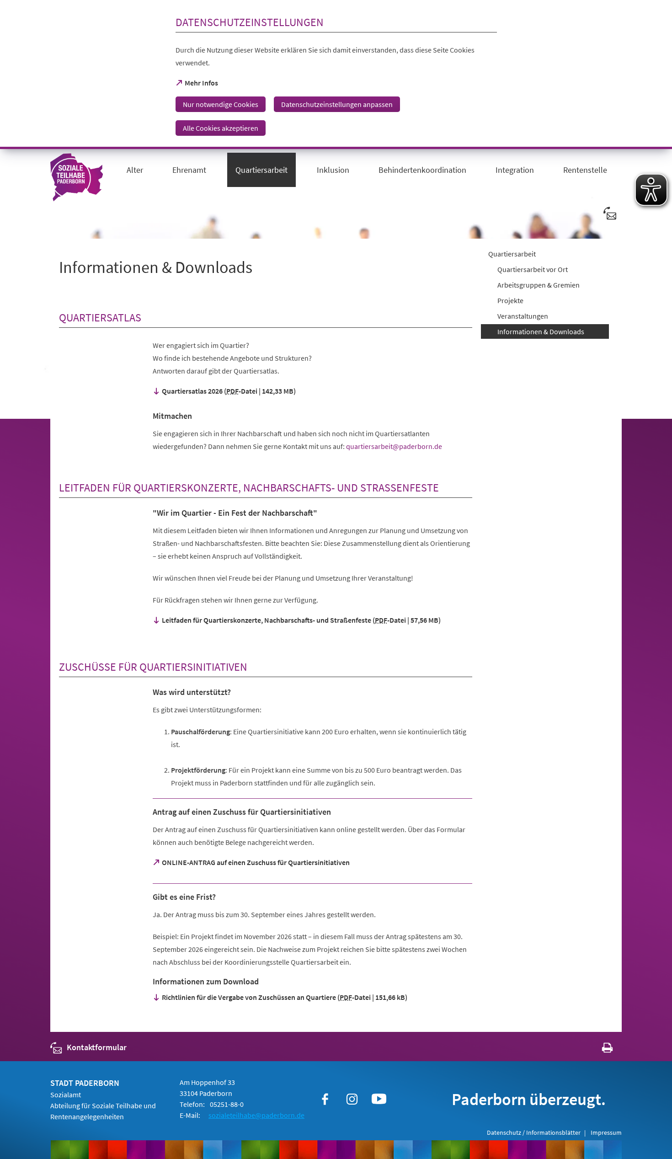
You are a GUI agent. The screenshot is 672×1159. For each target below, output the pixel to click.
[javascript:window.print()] (599, 1049)
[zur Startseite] (76, 180)
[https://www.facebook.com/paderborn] (325, 1099)
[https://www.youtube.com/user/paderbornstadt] (379, 1099)
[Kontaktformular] (610, 213)
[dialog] (336, 74)
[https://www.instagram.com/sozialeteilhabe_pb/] (352, 1099)
